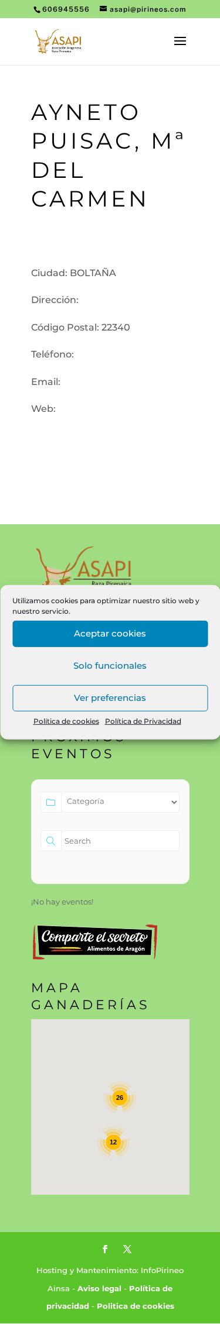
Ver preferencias (110, 697)
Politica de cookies (135, 1306)
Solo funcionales (110, 665)
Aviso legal (99, 1288)
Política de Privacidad (143, 720)
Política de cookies (66, 720)
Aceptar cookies (110, 633)
